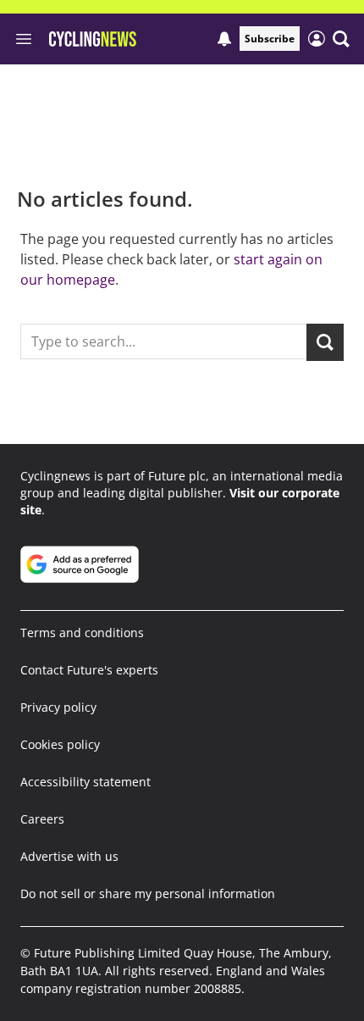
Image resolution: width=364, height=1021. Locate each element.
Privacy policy (58, 707)
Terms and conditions (82, 632)
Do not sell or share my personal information (147, 893)
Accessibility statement (85, 782)
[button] (341, 39)
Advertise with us (69, 856)
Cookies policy (60, 744)
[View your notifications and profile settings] (224, 39)
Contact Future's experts (89, 670)
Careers (42, 819)
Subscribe (270, 38)
